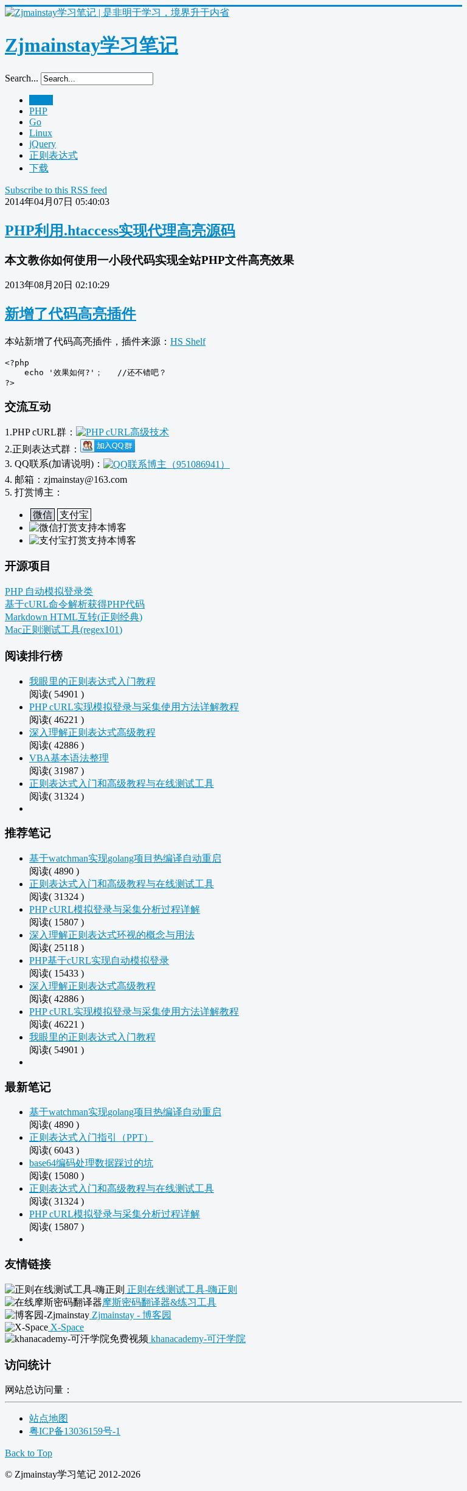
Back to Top (28, 1453)
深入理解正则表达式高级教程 (92, 732)
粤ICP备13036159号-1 (74, 1431)
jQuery (42, 144)
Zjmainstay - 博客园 (130, 1315)
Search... (21, 78)
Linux (40, 133)
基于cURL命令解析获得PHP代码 (75, 604)
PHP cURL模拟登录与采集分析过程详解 (114, 909)
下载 (39, 168)
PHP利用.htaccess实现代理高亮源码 (120, 230)
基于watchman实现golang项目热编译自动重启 (125, 858)
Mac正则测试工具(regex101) (63, 629)
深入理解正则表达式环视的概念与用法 (112, 935)
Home (41, 100)
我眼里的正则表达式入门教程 (92, 681)
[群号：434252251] (107, 449)
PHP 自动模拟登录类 (49, 591)
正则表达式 (53, 155)
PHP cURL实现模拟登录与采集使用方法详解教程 (134, 707)
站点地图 (48, 1418)
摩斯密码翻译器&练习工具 (159, 1302)
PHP (38, 111)
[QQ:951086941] (166, 463)
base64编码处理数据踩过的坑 (91, 1163)
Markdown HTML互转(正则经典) (73, 617)
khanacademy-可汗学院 (197, 1339)
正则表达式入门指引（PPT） (91, 1137)
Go (35, 122)
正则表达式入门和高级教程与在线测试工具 (121, 783)
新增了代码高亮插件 (70, 314)
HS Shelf (188, 341)
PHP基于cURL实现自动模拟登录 (99, 960)
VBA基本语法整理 (69, 758)
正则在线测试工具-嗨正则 (181, 1289)
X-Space (66, 1327)
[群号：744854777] (122, 432)
